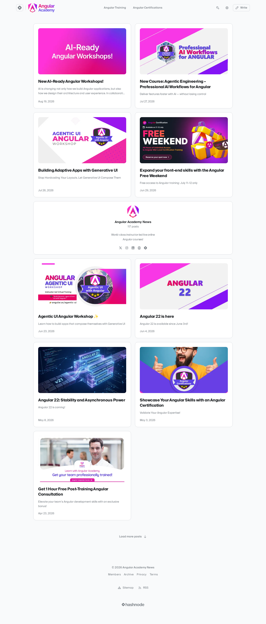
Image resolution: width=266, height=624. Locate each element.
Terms (154, 574)
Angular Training (115, 7)
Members (114, 574)
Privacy (141, 574)
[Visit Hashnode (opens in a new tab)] (133, 604)
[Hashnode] (145, 248)
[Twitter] (120, 248)
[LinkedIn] (133, 248)
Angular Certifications (147, 7)
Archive (129, 574)
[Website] (139, 248)
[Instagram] (127, 248)
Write (243, 7)
